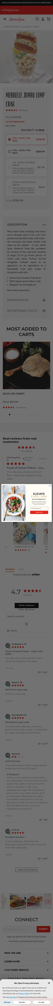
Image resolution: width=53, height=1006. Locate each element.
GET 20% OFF (39, 512)
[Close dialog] (50, 485)
